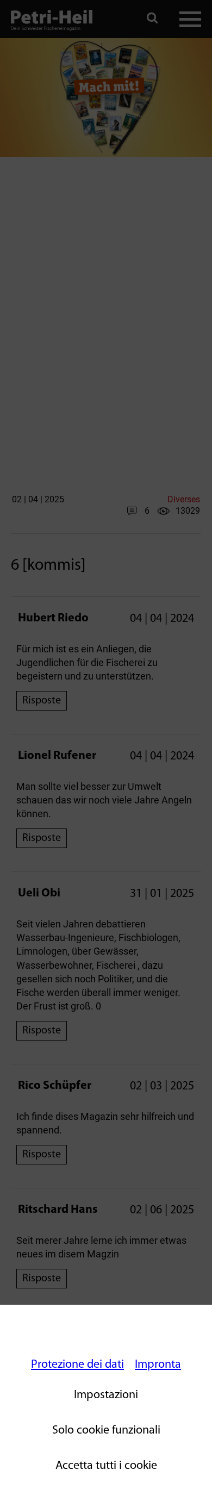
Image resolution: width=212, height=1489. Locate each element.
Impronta (158, 1365)
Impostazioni (106, 1395)
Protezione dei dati (77, 1365)
